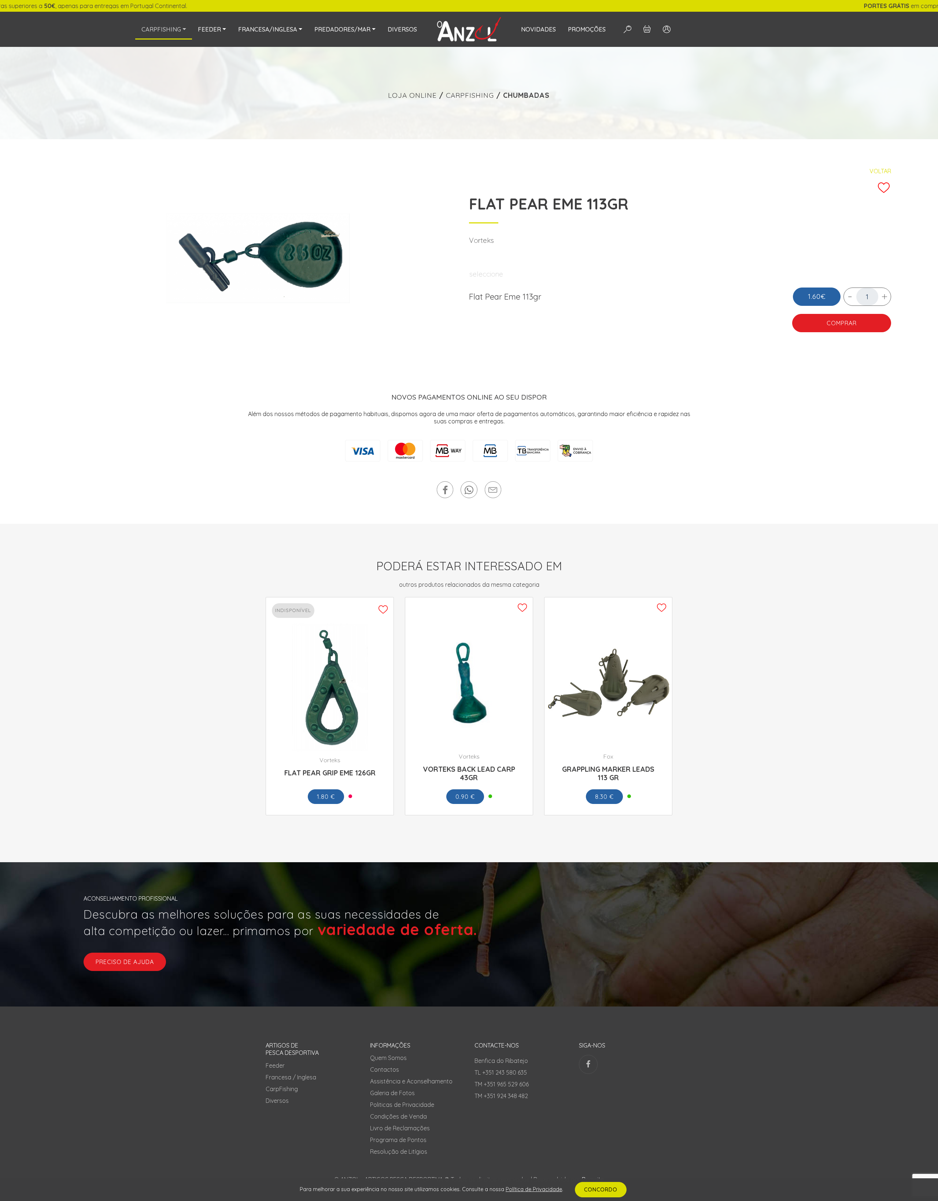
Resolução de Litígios (398, 1151)
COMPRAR (842, 323)
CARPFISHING (470, 95)
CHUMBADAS (526, 95)
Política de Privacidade (534, 1189)
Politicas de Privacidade (402, 1104)
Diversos (277, 1100)
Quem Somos (388, 1057)
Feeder (275, 1065)
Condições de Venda (398, 1116)
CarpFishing (282, 1089)
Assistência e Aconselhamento (411, 1081)
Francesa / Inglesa (291, 1077)
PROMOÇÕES (587, 29)
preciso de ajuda (125, 961)
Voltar (880, 171)
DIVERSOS (402, 29)
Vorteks (481, 240)
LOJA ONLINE (412, 95)
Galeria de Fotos (392, 1093)
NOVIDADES (538, 29)
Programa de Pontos (398, 1139)
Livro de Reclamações (400, 1128)
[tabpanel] (258, 258)
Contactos (384, 1069)
